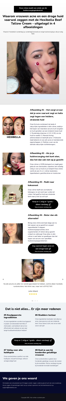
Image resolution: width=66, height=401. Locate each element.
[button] (3, 279)
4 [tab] (37, 301)
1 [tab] (32, 301)
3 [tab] (36, 301)
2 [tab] (34, 301)
